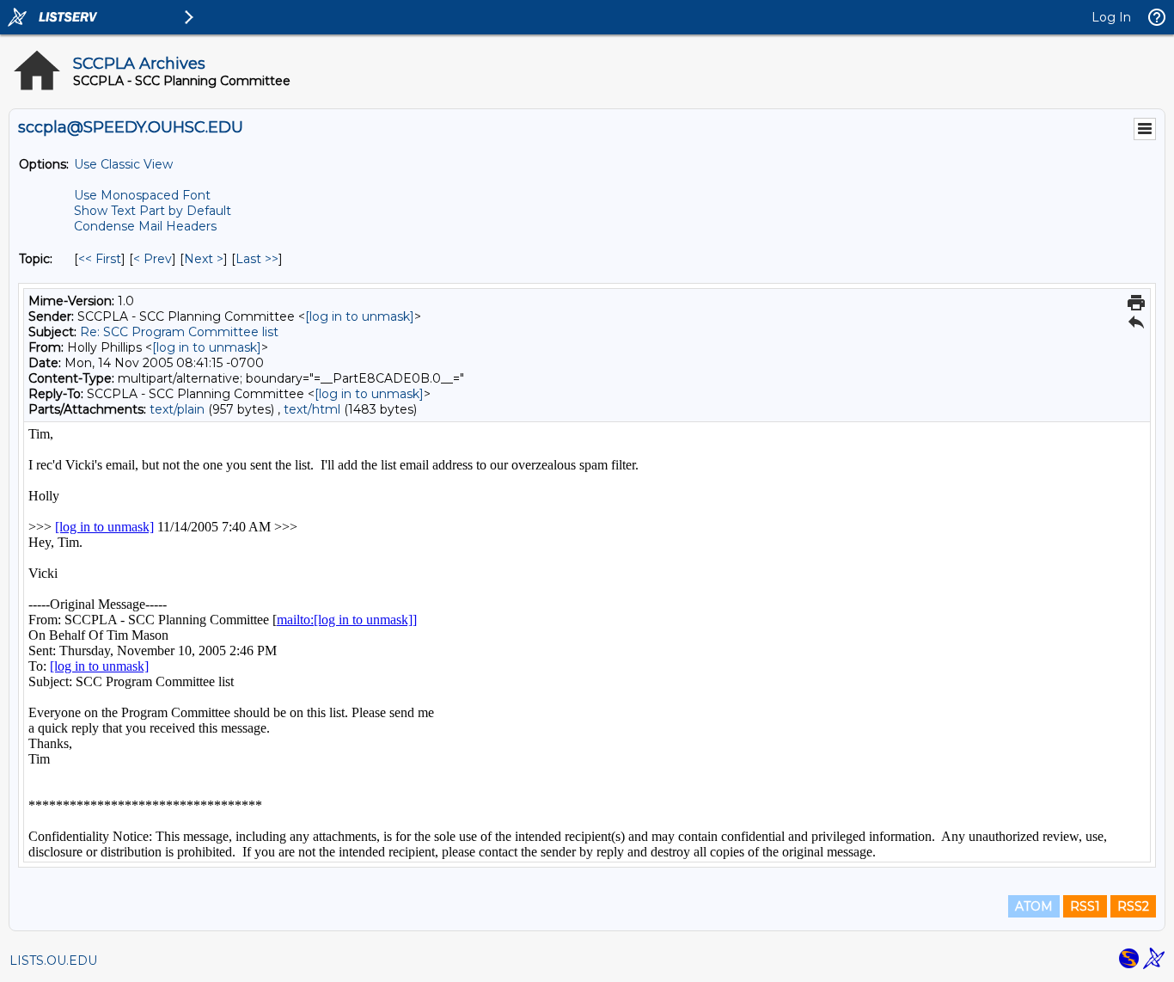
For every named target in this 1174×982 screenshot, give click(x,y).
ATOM (1034, 906)
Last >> (256, 259)
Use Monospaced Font (142, 195)
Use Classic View (123, 164)
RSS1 (1085, 906)
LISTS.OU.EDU (53, 960)
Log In (1111, 17)
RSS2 (1133, 906)
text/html (312, 409)
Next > (203, 259)
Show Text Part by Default (152, 210)
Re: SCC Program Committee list (179, 332)
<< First (99, 259)
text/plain (177, 409)
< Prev (152, 259)
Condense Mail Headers (145, 226)
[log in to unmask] (359, 316)
